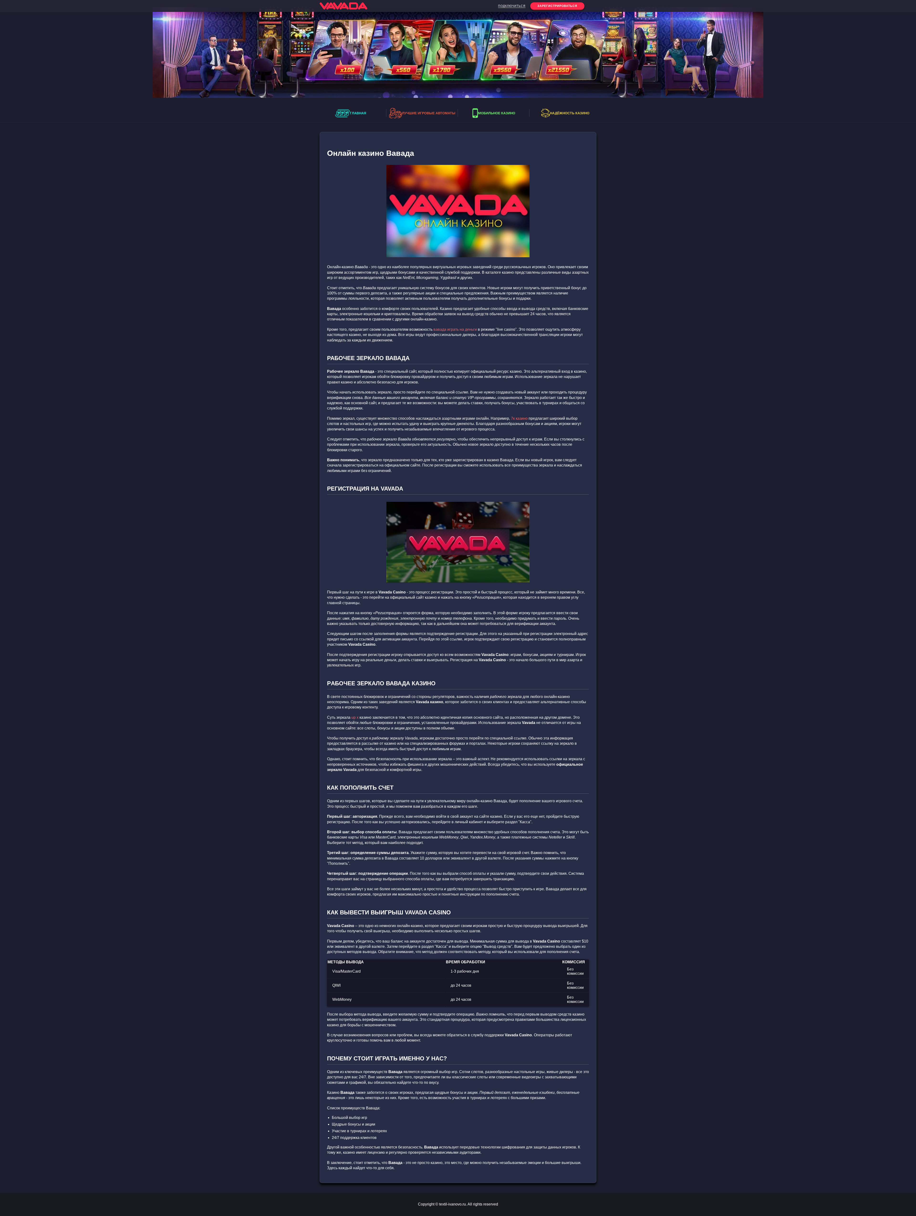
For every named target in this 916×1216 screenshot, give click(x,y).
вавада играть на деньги (455, 329)
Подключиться (512, 6)
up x (355, 717)
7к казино (519, 418)
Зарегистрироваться (557, 6)
